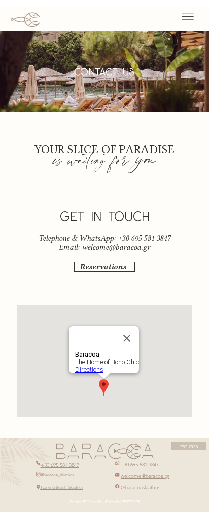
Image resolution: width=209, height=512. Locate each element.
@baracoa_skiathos (57, 474)
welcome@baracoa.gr (116, 247)
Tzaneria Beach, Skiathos (61, 487)
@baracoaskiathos (140, 487)
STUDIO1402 (130, 501)
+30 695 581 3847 (60, 465)
